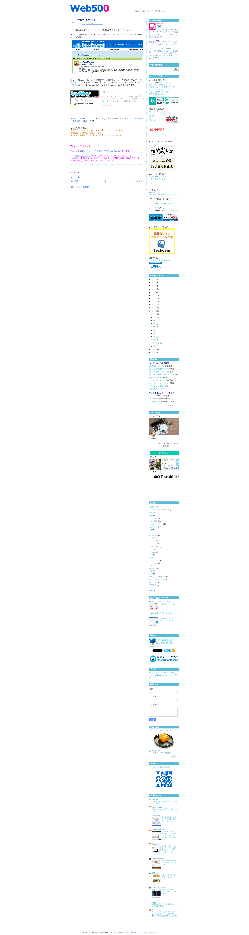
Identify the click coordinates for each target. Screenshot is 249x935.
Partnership (156, 910)
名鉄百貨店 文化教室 (157, 386)
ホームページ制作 (156, 524)
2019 (154, 289)
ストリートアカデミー (157, 380)
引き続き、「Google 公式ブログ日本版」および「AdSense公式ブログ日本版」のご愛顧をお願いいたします (164, 914)
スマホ (151, 549)
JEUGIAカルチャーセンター (159, 383)
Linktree (155, 932)
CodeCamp (153, 396)
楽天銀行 (152, 113)
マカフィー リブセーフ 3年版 (161, 204)
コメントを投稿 (75, 177)
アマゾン (152, 183)
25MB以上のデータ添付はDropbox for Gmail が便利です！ (163, 905)
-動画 (151, 574)
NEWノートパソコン (157, 177)
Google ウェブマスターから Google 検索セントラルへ (169, 819)
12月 (155, 317)
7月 (154, 324)
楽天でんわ (153, 260)
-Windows (152, 552)
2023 (154, 283)
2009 (154, 349)
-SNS (151, 571)
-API (83, 24)
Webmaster (156, 815)
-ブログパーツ (154, 546)
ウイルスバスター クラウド (160, 201)
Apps (162, 11)
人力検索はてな (155, 401)
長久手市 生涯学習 (156, 377)
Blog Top (151, 11)
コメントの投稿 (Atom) (85, 187)
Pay (150, 588)
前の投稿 (140, 181)
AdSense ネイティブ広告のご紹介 (168, 876)
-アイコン (153, 544)
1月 (154, 346)
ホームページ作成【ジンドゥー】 (162, 89)
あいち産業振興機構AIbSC (159, 369)
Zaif (150, 118)
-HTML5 (152, 568)
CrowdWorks (153, 399)
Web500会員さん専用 (157, 366)
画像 (151, 591)
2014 (154, 301)
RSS (157, 11)
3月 (154, 337)
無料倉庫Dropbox (156, 94)
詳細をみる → (164, 453)
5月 (154, 330)
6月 (154, 327)
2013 (154, 305)
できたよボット (86, 20)
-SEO (151, 538)
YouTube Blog (157, 807)
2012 (154, 308)
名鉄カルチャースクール (158, 389)
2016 (154, 295)
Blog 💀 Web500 (147, 932)
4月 (154, 333)
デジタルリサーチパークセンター (161, 375)
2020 (154, 286)
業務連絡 (152, 513)
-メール (152, 541)
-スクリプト (153, 563)
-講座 (151, 515)
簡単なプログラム (83, 156)
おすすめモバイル (156, 192)
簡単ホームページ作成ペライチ (161, 87)
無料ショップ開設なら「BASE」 (162, 85)
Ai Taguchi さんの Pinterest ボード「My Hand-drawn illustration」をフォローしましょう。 (164, 675)
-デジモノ (153, 535)
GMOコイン (154, 120)
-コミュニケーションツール (94, 24)
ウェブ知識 (153, 521)
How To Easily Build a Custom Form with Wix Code (169, 863)
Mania (154, 902)
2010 (154, 314)
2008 (154, 353)
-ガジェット (153, 527)
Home (138, 11)
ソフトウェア (154, 560)
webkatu (144, 11)
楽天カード (153, 116)
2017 (154, 292)
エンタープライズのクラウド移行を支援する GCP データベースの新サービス (169, 849)
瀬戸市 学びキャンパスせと (159, 372)
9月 (154, 320)
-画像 (151, 530)
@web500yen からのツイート (160, 646)
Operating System (158, 887)
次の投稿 (74, 181)
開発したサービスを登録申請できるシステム (100, 151)
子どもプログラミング (157, 577)
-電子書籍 (153, 585)
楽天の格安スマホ (166, 260)
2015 (154, 298)
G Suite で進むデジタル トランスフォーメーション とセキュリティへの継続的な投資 (169, 836)
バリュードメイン (165, 82)
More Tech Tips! (158, 859)
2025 (154, 280)
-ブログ (152, 557)
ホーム (107, 181)
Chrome (155, 800)
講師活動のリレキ (171, 406)
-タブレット (153, 582)
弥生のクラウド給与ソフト (160, 111)
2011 (154, 311)
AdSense (155, 873)
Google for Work (158, 830)
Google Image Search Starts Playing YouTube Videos (169, 892)
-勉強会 (152, 507)
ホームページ (136, 932)
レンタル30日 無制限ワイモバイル (163, 195)
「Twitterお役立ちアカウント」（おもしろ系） (115, 34)
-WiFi (151, 555)
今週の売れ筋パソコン (158, 179)
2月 (154, 340)
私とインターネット (157, 579)
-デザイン (153, 518)
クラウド (152, 532)
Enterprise (156, 844)
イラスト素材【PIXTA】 (159, 92)
